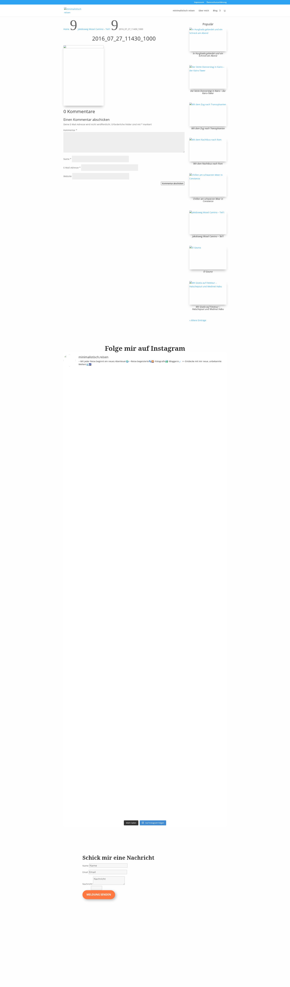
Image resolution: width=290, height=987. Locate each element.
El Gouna (208, 271)
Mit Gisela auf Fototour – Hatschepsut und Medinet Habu (208, 308)
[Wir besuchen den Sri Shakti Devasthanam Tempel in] (93, 485)
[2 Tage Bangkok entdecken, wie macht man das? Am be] (155, 675)
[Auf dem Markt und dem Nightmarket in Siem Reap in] (72, 656)
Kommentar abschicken (172, 183)
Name (67, 159)
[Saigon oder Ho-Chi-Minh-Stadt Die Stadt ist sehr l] (134, 632)
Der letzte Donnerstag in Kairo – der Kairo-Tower (208, 92)
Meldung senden (99, 894)
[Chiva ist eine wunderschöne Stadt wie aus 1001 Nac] (175, 399)
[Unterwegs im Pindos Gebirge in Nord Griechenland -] (134, 402)
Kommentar (70, 130)
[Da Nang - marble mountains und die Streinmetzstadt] (196, 710)
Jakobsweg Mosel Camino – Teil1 (208, 236)
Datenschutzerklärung (217, 2)
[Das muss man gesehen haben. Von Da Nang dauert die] (175, 672)
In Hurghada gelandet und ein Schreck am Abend (208, 54)
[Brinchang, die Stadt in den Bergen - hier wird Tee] (72, 388)
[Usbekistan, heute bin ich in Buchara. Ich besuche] (196, 429)
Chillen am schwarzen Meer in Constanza (208, 200)
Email (85, 872)
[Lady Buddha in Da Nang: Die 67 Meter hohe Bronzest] (217, 677)
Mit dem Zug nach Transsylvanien (208, 128)
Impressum (199, 2)
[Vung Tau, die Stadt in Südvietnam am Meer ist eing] (93, 665)
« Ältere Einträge (197, 320)
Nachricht (87, 884)
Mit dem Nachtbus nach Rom (208, 163)
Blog (215, 11)
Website (67, 176)
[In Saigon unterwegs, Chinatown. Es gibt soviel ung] (114, 638)
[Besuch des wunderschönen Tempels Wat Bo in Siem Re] (217, 435)
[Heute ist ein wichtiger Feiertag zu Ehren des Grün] (114, 397)
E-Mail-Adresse (72, 167)
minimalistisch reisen (184, 11)
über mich (204, 11)
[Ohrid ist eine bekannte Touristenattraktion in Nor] (155, 413)
